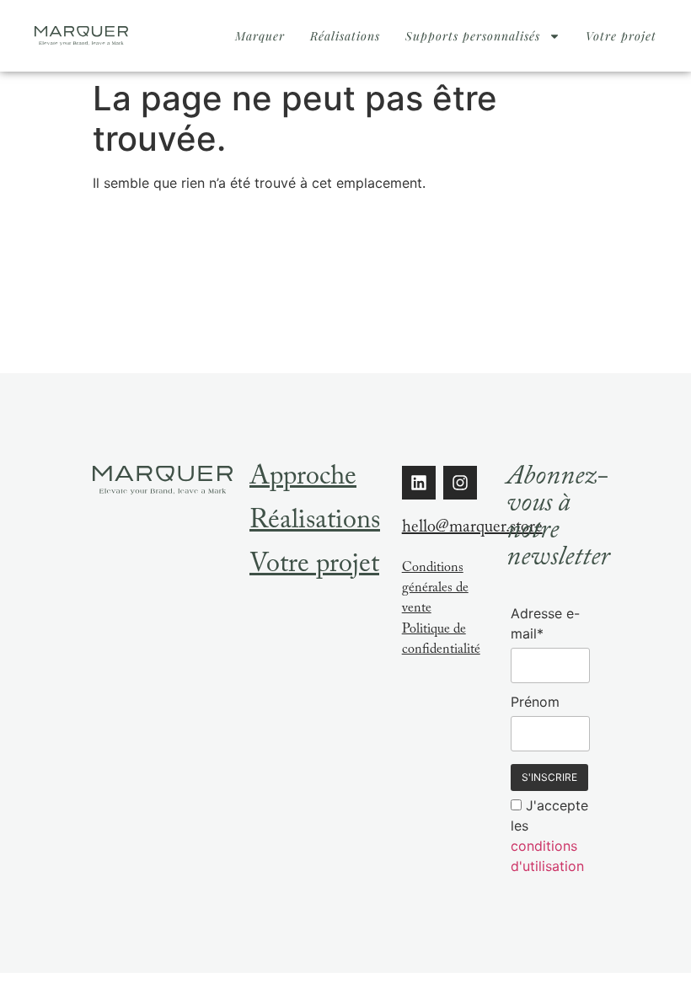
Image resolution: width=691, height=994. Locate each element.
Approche (302, 479)
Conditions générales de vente (435, 589)
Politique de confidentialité (441, 640)
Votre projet (621, 36)
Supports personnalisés (472, 36)
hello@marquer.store (472, 529)
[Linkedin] (419, 483)
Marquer (260, 36)
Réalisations (345, 36)
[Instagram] (460, 483)
